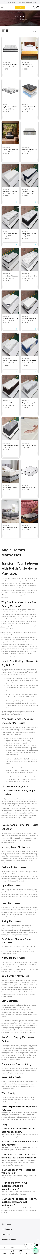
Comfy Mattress (27, 64)
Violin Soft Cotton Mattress (30, 445)
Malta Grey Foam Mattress (11, 527)
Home (15, 19)
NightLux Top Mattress (10, 318)
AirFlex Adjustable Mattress (12, 191)
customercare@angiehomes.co (27, 2)
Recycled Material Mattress (30, 107)
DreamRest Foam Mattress (11, 445)
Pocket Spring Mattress (29, 149)
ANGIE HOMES (6, 62)
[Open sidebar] (2, 630)
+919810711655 (10, 2)
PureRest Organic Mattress (30, 276)
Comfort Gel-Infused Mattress (12, 403)
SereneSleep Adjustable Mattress (13, 276)
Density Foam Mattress (10, 149)
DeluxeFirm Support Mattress (12, 234)
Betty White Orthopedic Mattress (13, 487)
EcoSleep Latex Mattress (10, 360)
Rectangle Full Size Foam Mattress (14, 64)
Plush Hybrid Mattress (29, 360)
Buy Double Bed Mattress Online (13, 107)
